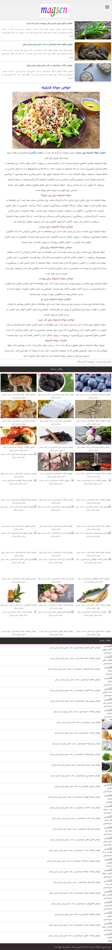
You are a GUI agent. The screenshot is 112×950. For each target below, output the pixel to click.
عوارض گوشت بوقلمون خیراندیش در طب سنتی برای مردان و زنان (93, 580)
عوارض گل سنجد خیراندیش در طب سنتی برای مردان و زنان (56, 580)
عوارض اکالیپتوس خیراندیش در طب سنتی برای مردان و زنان (19, 606)
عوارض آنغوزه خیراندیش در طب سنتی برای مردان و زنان (18, 527)
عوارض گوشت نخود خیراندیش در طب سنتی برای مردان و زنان (18, 633)
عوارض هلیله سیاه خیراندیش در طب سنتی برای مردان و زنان (47, 44)
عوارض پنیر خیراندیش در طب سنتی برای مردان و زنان (56, 422)
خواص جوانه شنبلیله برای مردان (91, 152)
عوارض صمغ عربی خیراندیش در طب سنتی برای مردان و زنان (18, 422)
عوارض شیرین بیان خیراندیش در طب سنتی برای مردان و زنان (56, 449)
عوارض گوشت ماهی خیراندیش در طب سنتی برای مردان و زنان (93, 606)
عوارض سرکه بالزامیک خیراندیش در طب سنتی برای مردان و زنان (93, 475)
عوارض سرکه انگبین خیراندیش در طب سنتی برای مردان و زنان (93, 633)
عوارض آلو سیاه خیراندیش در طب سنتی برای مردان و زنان (93, 396)
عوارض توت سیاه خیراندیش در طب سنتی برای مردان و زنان (56, 396)
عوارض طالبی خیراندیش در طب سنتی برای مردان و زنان (56, 527)
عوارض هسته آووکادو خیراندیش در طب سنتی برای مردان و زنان (19, 501)
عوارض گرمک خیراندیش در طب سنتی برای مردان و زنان (56, 554)
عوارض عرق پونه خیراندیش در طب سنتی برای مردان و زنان (19, 475)
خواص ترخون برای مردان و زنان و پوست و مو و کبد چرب (49, 23)
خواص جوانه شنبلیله (56, 87)
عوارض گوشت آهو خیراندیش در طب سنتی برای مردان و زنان (19, 396)
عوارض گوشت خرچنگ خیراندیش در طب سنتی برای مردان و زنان (19, 449)
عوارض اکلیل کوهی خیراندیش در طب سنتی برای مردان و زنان (56, 633)
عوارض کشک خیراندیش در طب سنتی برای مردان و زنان (49, 65)
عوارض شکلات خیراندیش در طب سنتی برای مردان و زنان (56, 501)
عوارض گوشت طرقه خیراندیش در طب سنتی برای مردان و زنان (93, 422)
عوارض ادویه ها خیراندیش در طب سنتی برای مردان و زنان (18, 554)
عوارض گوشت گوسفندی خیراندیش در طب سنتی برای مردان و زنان (56, 475)
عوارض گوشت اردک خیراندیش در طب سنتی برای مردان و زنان (93, 501)
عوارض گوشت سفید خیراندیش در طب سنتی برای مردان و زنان (56, 606)
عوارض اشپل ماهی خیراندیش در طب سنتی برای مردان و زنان (19, 580)
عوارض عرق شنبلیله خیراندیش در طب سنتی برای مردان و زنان (93, 554)
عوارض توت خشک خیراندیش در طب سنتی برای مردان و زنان (93, 527)
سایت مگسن (36, 152)
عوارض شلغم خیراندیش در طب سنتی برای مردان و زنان (93, 449)
